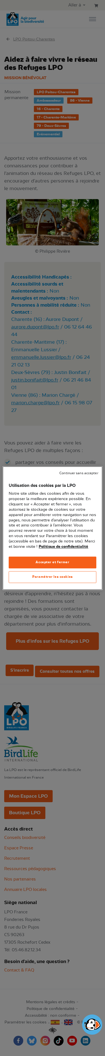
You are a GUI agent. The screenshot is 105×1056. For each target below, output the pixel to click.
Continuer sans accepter (78, 473)
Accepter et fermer (52, 562)
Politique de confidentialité (63, 546)
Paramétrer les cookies (52, 577)
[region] (52, 528)
